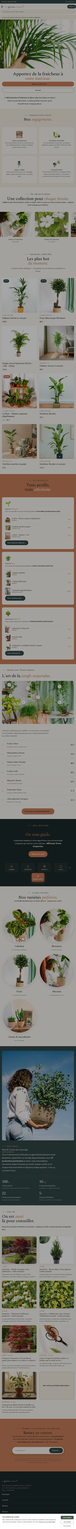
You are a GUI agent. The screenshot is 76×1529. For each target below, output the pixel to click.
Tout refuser (67, 1522)
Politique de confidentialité (47, 1522)
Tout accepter (67, 1517)
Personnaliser (67, 1525)
